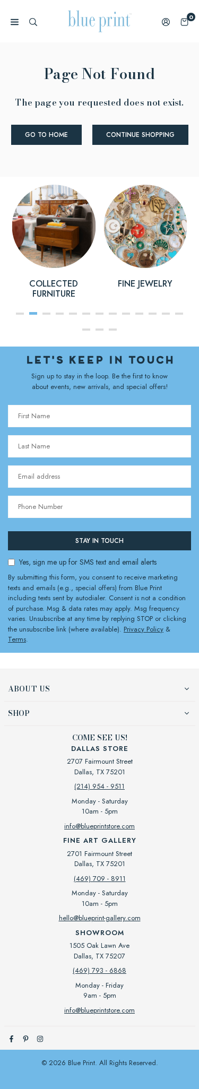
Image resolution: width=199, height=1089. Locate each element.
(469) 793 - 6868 (99, 970)
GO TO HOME (46, 135)
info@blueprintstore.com (99, 826)
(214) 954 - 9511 (99, 786)
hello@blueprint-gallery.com (100, 918)
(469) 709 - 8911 (100, 879)
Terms (17, 639)
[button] (184, 21)
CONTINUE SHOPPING (140, 135)
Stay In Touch (99, 541)
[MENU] (14, 21)
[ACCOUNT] (166, 21)
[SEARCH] (33, 21)
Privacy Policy (143, 629)
